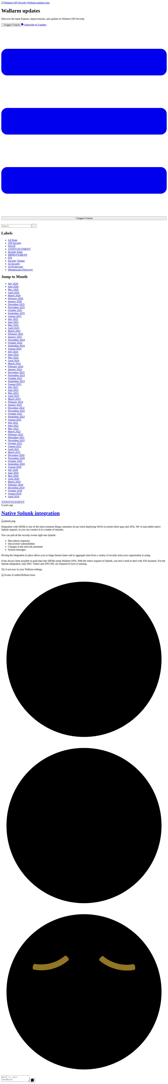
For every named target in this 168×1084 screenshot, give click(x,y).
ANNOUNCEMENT (19, 249)
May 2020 (13, 475)
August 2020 (14, 467)
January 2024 (15, 369)
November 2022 (16, 410)
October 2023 (15, 378)
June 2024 (13, 354)
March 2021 (14, 452)
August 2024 (14, 348)
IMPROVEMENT (17, 255)
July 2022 (13, 422)
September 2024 (16, 345)
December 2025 (16, 304)
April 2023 (13, 396)
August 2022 (14, 419)
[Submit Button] (34, 226)
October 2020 (15, 461)
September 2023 (16, 381)
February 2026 (15, 298)
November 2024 (16, 339)
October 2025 (15, 310)
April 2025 (13, 328)
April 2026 (13, 292)
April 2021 (13, 449)
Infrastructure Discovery (20, 269)
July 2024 (13, 351)
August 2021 (14, 446)
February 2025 (15, 334)
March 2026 (14, 295)
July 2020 (13, 470)
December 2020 (16, 455)
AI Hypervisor (15, 266)
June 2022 (13, 425)
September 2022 (16, 416)
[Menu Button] (84, 215)
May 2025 (13, 325)
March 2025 (14, 331)
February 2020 (15, 484)
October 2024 (15, 342)
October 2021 (15, 443)
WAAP (11, 246)
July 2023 (13, 387)
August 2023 (14, 384)
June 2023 (13, 390)
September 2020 (16, 464)
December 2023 (16, 372)
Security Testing (16, 260)
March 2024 (14, 363)
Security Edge (15, 252)
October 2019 (15, 490)
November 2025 (16, 307)
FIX (10, 257)
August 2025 (14, 316)
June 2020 (13, 473)
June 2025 (13, 322)
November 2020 (16, 458)
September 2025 (16, 313)
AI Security (14, 263)
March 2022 (14, 431)
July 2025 (13, 319)
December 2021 (16, 437)
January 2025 (15, 336)
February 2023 (15, 402)
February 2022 (15, 434)
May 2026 (13, 289)
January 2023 (15, 405)
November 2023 (16, 375)
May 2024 (13, 357)
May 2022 (13, 428)
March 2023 (14, 399)
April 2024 (13, 360)
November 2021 (16, 440)
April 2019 (13, 496)
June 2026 (13, 286)
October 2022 (15, 413)
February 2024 (15, 366)
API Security (14, 243)
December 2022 (16, 407)
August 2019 (14, 493)
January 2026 (15, 301)
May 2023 (13, 393)
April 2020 (13, 478)
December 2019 (16, 487)
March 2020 (14, 481)
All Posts (12, 240)
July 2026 (13, 283)
